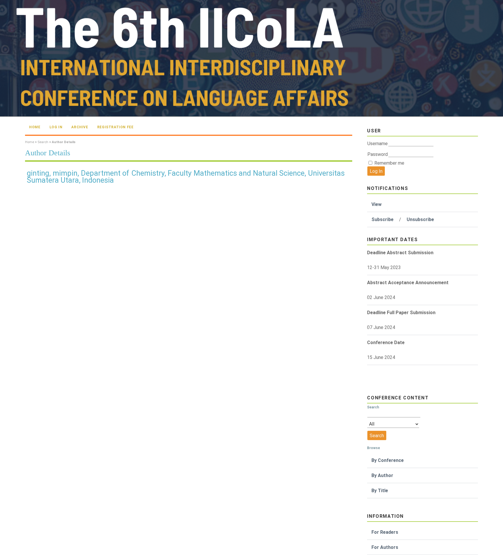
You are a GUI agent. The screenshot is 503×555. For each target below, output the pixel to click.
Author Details (63, 142)
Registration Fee (115, 127)
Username (377, 143)
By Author (382, 475)
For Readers (384, 532)
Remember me (389, 163)
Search (43, 142)
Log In (56, 127)
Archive (79, 127)
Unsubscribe (420, 219)
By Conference (387, 460)
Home (34, 127)
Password (377, 154)
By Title (379, 490)
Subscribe (382, 219)
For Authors (384, 547)
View (376, 204)
